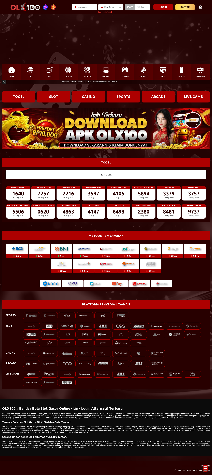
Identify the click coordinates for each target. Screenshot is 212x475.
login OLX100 (67, 441)
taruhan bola (19, 427)
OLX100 (5, 414)
